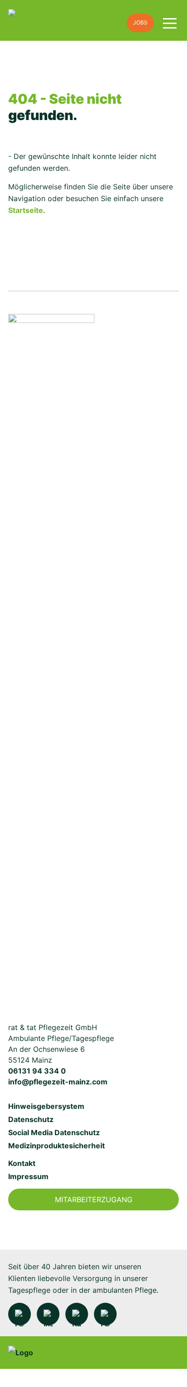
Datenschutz (31, 1119)
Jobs (140, 22)
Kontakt (21, 1163)
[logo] (63, 23)
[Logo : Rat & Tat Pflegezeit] (51, 653)
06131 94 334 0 (37, 1070)
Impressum (28, 1176)
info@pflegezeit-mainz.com (58, 1081)
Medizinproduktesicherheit (56, 1145)
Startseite (25, 210)
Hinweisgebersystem (46, 1106)
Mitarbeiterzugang (94, 1199)
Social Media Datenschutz (54, 1132)
